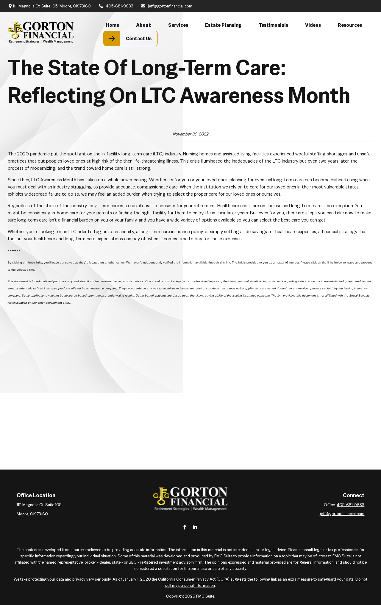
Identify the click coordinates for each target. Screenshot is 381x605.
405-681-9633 (119, 6)
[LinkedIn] (195, 527)
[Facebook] (185, 527)
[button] (112, 25)
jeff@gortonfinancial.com (170, 6)
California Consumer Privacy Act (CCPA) (193, 579)
